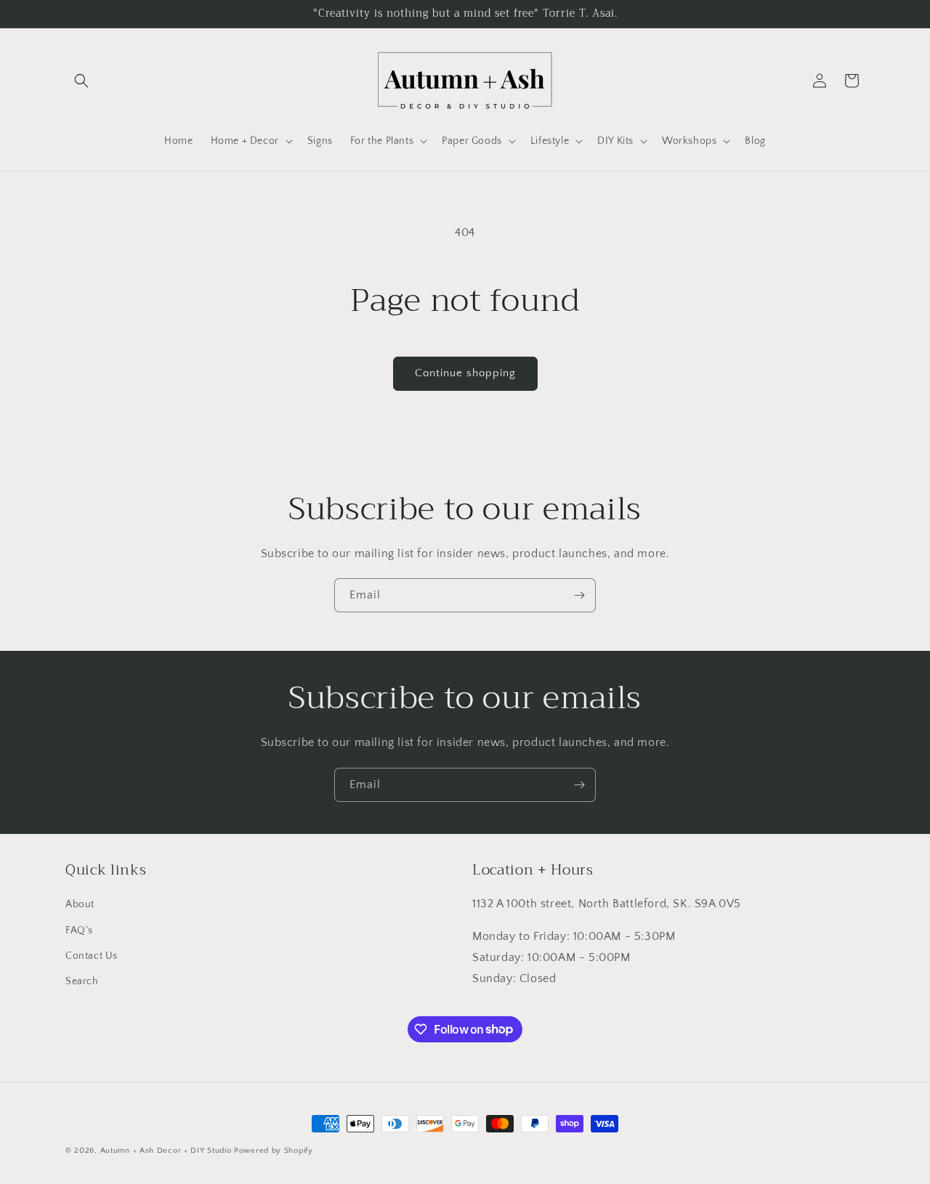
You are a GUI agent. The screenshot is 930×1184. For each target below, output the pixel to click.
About (79, 904)
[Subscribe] (579, 595)
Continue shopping (465, 373)
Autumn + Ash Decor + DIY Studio (166, 1150)
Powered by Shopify (273, 1150)
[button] (81, 81)
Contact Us (91, 955)
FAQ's (79, 930)
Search (82, 980)
